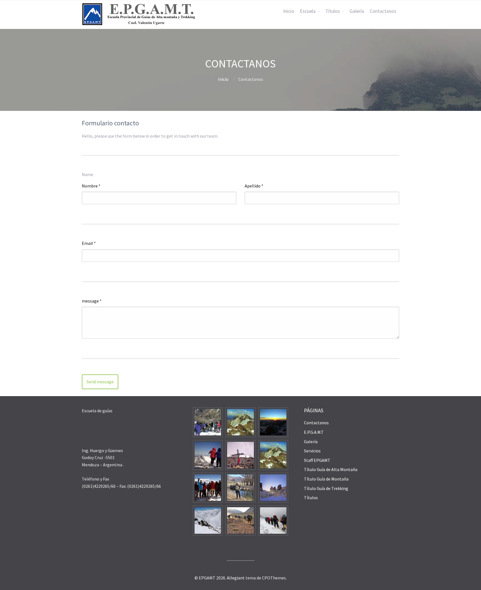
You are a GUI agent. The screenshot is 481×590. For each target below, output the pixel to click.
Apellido (254, 186)
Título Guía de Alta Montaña (330, 469)
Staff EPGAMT (317, 460)
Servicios (312, 451)
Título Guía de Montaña (326, 479)
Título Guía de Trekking (326, 488)
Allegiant (236, 578)
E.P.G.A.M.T (314, 432)
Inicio (288, 11)
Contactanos (383, 11)
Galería (357, 11)
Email (89, 243)
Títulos (332, 11)
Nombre (91, 186)
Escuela (308, 11)
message (92, 301)
